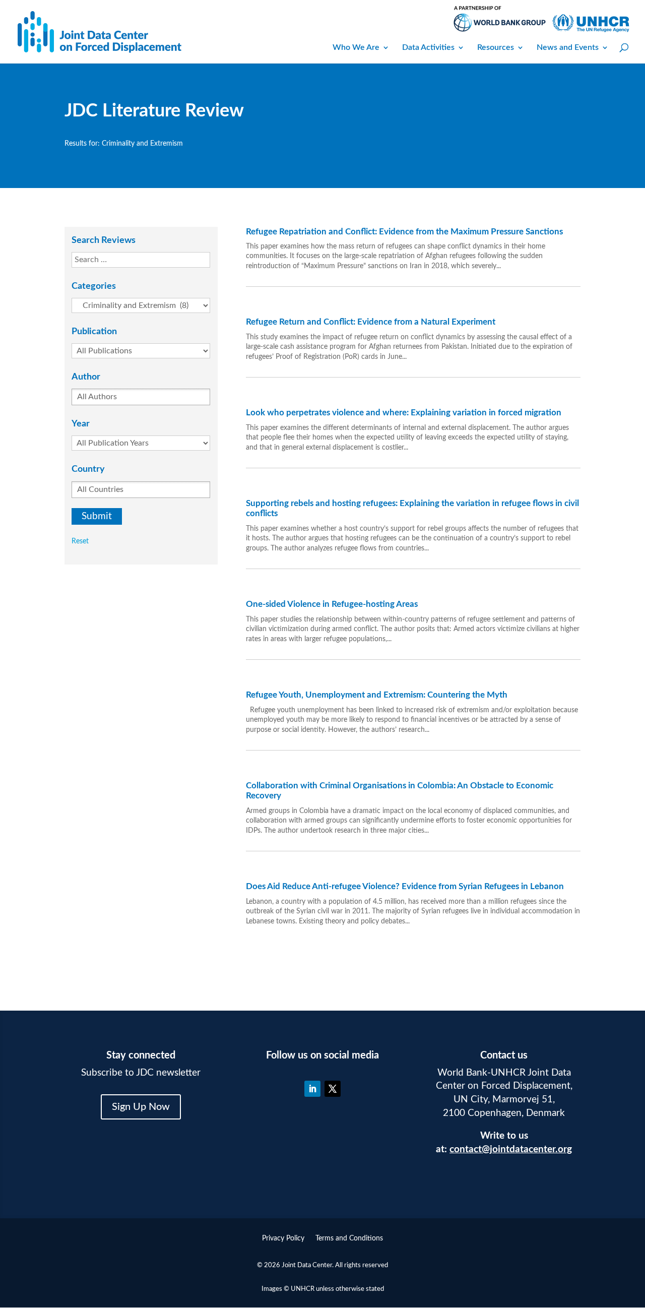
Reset (80, 541)
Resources (495, 47)
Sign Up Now (141, 1107)
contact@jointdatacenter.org (510, 1149)
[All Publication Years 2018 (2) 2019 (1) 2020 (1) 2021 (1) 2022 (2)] (145, 443)
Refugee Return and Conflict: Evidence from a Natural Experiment (370, 322)
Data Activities (428, 47)
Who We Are (356, 47)
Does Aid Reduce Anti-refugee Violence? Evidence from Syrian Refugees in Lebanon (405, 886)
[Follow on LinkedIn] (312, 1089)
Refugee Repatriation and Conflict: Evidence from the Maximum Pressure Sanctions (404, 231)
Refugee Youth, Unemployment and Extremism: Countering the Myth (376, 695)
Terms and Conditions (349, 1238)
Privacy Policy (283, 1238)
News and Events (568, 47)
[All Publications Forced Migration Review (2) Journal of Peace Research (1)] (145, 350)
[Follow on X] (333, 1089)
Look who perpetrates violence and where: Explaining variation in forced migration (403, 412)
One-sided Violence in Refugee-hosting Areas (332, 604)
